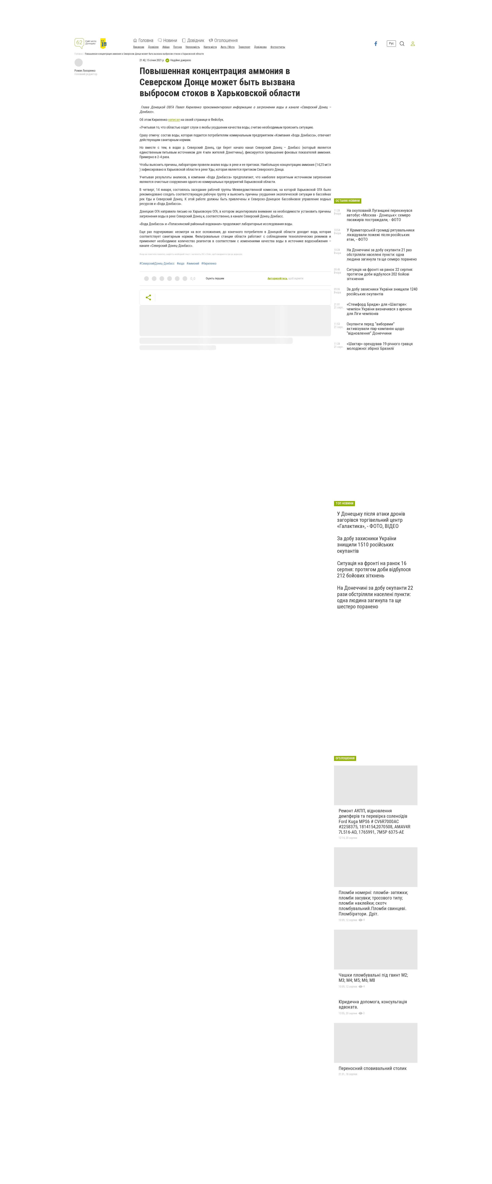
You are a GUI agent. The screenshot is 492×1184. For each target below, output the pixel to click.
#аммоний (193, 263)
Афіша (166, 46)
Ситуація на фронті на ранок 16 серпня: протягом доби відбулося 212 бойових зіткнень (374, 569)
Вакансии (138, 46)
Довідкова (260, 46)
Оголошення (226, 40)
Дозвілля (153, 46)
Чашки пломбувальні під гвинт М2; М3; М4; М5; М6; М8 (373, 977)
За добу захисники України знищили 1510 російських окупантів (366, 544)
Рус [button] (391, 43)
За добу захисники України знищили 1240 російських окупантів (382, 291)
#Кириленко (208, 263)
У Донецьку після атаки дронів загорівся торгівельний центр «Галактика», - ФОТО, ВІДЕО (371, 520)
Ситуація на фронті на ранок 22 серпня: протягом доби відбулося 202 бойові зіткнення (380, 274)
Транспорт (244, 46)
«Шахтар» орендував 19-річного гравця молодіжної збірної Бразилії (380, 346)
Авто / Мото (228, 46)
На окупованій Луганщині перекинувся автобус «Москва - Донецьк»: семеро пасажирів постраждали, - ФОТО (379, 215)
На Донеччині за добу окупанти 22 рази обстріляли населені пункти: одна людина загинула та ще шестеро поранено (375, 597)
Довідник (195, 40)
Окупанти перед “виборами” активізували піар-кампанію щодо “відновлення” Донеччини (375, 329)
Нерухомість (193, 46)
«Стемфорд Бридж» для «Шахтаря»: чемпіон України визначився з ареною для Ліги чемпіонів (379, 309)
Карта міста (210, 46)
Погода (177, 46)
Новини (170, 40)
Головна (146, 40)
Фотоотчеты (277, 46)
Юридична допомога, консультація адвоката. (373, 1004)
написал (174, 120)
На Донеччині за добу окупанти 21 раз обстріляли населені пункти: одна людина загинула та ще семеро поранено (382, 254)
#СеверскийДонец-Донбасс (157, 263)
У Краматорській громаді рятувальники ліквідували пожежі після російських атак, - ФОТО (380, 235)
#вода (180, 263)
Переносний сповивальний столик (373, 1068)
